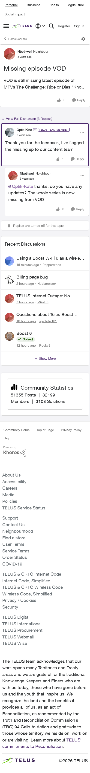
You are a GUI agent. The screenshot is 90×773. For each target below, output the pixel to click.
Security (10, 606)
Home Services (17, 38)
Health (54, 5)
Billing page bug (32, 276)
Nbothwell (25, 51)
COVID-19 (12, 563)
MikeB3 (42, 302)
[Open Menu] (83, 39)
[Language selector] (40, 26)
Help (6, 438)
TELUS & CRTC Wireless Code (32, 587)
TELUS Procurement (22, 630)
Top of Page (45, 430)
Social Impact (15, 14)
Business (33, 5)
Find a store (13, 537)
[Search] (51, 26)
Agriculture (76, 5)
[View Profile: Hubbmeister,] (9, 279)
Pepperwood (51, 265)
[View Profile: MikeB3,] (9, 298)
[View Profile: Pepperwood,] (9, 261)
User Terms (13, 544)
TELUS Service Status (23, 507)
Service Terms (16, 550)
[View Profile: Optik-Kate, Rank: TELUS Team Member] (9, 132)
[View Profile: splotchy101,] (9, 317)
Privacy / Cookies (19, 600)
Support (10, 517)
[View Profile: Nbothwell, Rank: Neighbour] (9, 54)
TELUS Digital (15, 617)
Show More (47, 358)
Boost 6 (24, 333)
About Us (11, 474)
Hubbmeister (46, 283)
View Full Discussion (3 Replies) (29, 119)
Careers (10, 488)
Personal (11, 5)
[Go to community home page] (22, 26)
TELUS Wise (14, 643)
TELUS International (22, 623)
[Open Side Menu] (6, 26)
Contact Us (13, 524)
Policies (9, 501)
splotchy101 (48, 321)
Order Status (14, 557)
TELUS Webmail (18, 636)
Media (8, 494)
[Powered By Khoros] (45, 451)
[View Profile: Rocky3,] (9, 336)
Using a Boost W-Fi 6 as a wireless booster (50, 258)
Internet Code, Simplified (26, 580)
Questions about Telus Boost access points (44, 314)
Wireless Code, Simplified (27, 593)
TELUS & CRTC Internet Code (31, 574)
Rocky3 (44, 345)
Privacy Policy (71, 430)
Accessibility (14, 481)
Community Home (16, 430)
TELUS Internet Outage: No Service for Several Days (43, 296)
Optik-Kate (24, 130)
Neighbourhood (17, 531)
